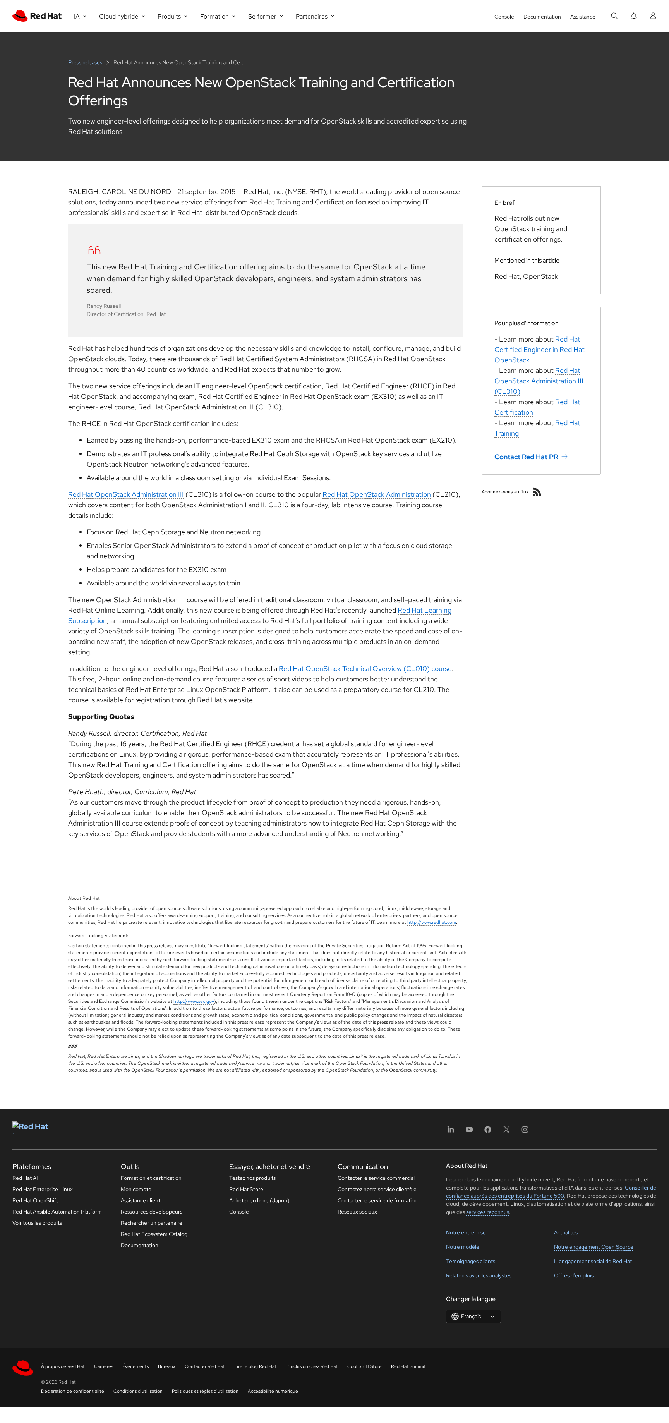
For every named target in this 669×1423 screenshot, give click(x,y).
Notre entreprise (466, 1232)
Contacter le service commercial (376, 1177)
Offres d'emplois (574, 1275)
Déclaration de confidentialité (72, 1391)
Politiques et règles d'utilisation (205, 1391)
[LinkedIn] (450, 1132)
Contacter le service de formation (378, 1200)
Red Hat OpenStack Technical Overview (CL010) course (365, 668)
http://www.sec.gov (193, 1001)
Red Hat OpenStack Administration (376, 494)
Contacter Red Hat (205, 1366)
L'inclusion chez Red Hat (312, 1366)
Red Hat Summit (408, 1366)
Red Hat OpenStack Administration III (126, 494)
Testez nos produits (252, 1177)
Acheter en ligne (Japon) (259, 1200)
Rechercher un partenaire (151, 1222)
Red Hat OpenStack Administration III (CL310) (538, 381)
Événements (135, 1366)
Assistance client (140, 1200)
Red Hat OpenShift (35, 1200)
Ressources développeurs (151, 1211)
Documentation (542, 16)
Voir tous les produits (37, 1222)
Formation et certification (151, 1177)
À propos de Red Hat (63, 1366)
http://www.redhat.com (431, 922)
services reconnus (487, 1211)
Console (504, 16)
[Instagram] (525, 1132)
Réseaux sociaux (357, 1211)
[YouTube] (469, 1132)
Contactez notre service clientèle (377, 1189)
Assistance (582, 16)
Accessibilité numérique (273, 1391)
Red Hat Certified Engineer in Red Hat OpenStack (539, 349)
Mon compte (136, 1189)
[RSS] (537, 491)
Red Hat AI (25, 1177)
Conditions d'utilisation (138, 1391)
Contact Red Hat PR (526, 456)
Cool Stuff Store (364, 1366)
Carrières (103, 1366)
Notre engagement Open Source (593, 1246)
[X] (506, 1132)
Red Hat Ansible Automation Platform (57, 1211)
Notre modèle (462, 1246)
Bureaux (166, 1366)
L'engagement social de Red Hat (593, 1261)
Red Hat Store (246, 1189)
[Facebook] (487, 1132)
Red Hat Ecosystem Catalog (154, 1234)
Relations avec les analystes (478, 1275)
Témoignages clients (470, 1261)
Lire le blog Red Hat (255, 1366)
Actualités (566, 1232)
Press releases (85, 62)
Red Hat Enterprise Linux (42, 1189)
